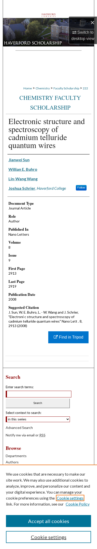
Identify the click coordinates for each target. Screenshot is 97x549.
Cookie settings (70, 498)
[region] (48, 507)
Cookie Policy (78, 504)
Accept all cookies (48, 521)
